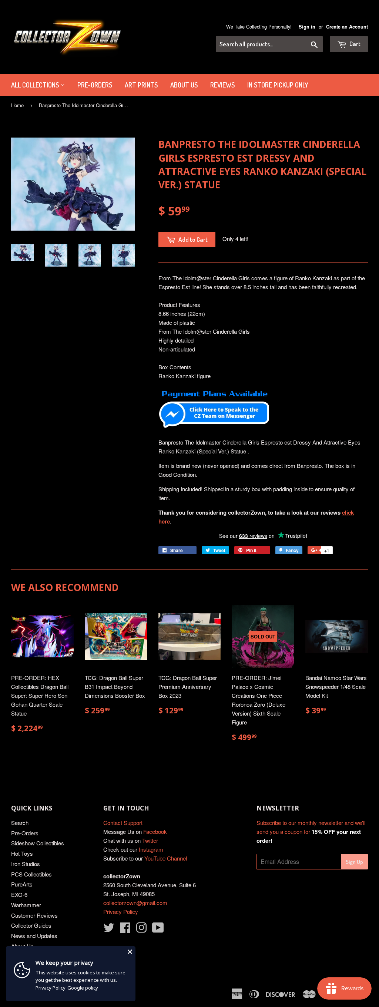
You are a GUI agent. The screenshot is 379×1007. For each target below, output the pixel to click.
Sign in (307, 26)
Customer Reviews (34, 915)
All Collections (35, 85)
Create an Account (347, 26)
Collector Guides (31, 925)
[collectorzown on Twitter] (108, 930)
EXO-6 (19, 894)
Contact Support (122, 822)
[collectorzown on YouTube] (158, 930)
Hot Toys (22, 853)
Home (17, 105)
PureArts (22, 884)
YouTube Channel (165, 858)
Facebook (155, 831)
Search (19, 822)
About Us (184, 85)
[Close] (130, 951)
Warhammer (26, 905)
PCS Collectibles (31, 874)
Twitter (150, 840)
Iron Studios (25, 864)
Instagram (151, 849)
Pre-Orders (24, 833)
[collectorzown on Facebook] (125, 930)
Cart (354, 43)
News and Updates (34, 936)
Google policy (82, 987)
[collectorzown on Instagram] (141, 930)
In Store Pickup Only (277, 85)
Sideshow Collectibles (37, 843)
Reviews (222, 85)
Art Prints (141, 85)
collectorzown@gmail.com (135, 903)
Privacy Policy (120, 911)
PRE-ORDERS (94, 85)
